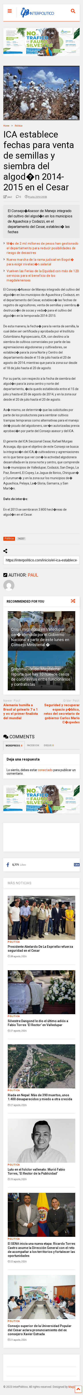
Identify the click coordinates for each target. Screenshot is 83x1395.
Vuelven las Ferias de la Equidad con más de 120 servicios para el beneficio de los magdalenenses (43, 275)
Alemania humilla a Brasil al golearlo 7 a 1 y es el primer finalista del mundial (20, 711)
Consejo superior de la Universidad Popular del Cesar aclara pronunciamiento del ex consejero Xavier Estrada (39, 1330)
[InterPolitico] (35, 18)
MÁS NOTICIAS (19, 883)
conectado (45, 770)
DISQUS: (49, 745)
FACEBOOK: (33, 745)
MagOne (73, 1386)
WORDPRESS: (14, 745)
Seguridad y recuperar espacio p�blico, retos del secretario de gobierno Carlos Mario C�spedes (62, 713)
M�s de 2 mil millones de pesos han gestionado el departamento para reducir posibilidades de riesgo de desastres (43, 248)
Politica (14, 942)
